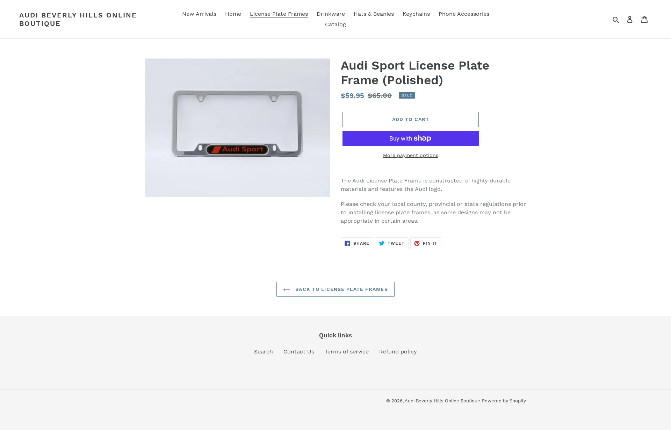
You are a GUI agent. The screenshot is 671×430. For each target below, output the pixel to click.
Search (263, 351)
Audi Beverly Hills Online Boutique (78, 19)
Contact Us (298, 351)
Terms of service (347, 351)
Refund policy (398, 351)
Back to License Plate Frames (341, 289)
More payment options (410, 155)
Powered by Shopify (504, 400)
